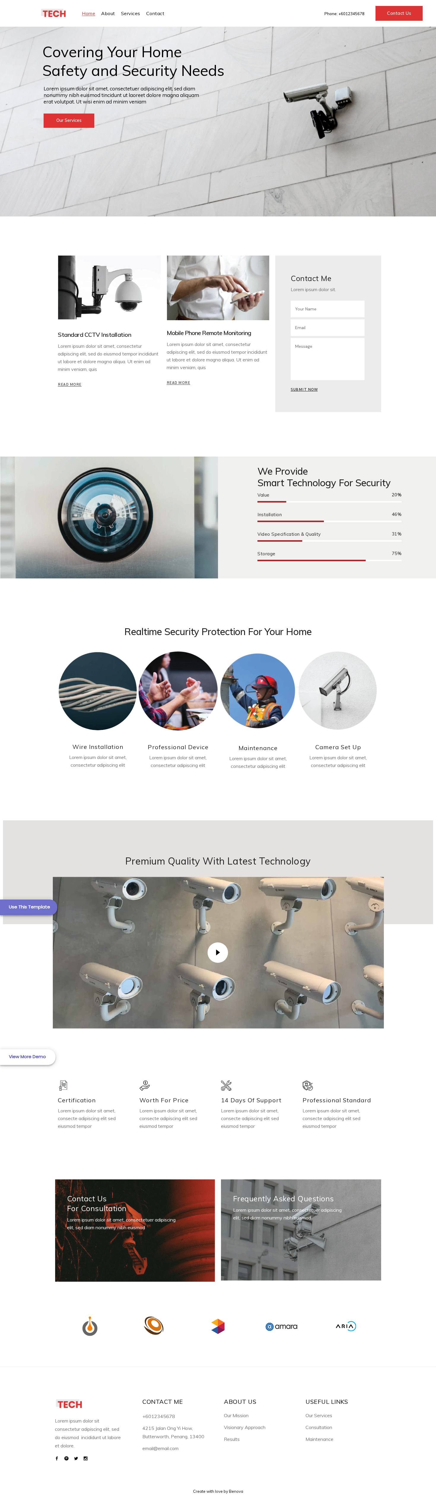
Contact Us (399, 13)
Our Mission (236, 1415)
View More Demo (27, 1056)
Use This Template (29, 907)
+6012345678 (351, 13)
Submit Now (304, 389)
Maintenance (319, 1439)
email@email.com (160, 1448)
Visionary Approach (244, 1427)
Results (232, 1439)
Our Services (318, 1415)
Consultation (318, 1427)
